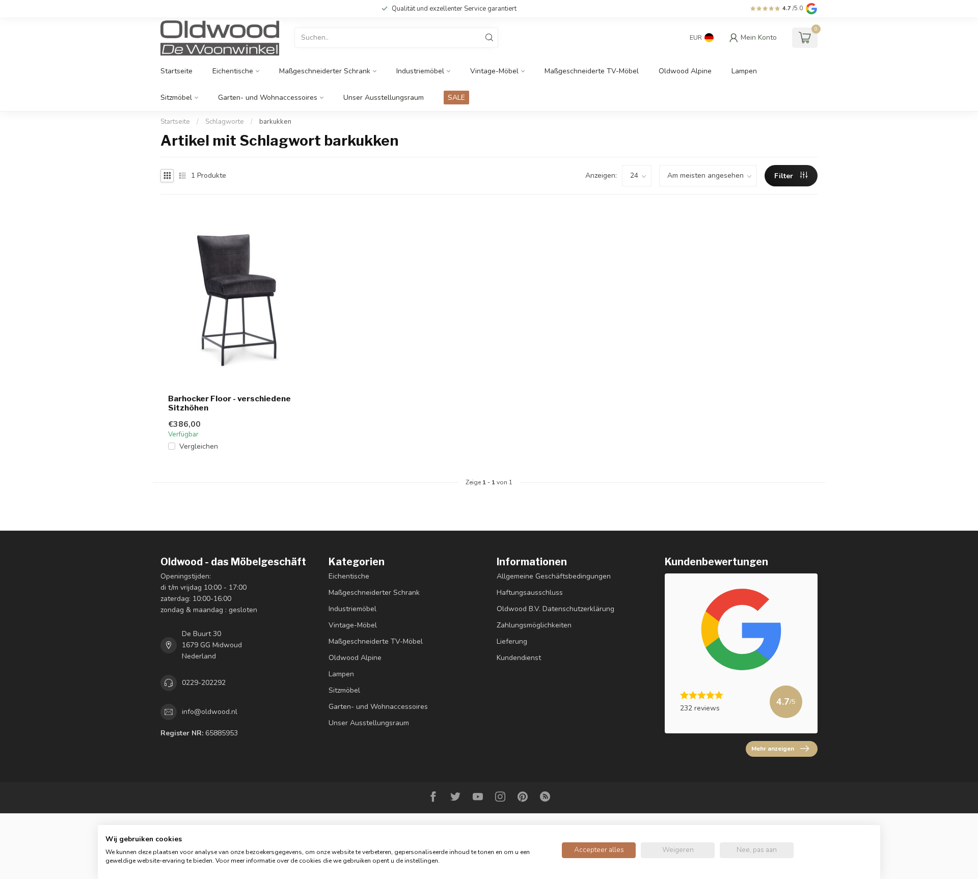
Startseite (176, 71)
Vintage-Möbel (494, 71)
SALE (456, 97)
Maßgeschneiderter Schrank (324, 71)
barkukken (275, 121)
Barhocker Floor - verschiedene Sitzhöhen (229, 403)
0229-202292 (204, 683)
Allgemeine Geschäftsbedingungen (554, 576)
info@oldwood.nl (209, 712)
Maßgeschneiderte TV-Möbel (592, 71)
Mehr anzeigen (772, 749)
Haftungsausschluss (530, 592)
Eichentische (232, 71)
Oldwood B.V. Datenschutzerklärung (555, 609)
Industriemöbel (420, 71)
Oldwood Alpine (685, 71)
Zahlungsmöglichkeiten (534, 625)
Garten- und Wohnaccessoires (267, 97)
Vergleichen (198, 446)
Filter (784, 176)
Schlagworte (224, 121)
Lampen (744, 71)
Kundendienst (519, 658)
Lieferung (512, 641)
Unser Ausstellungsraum (383, 97)
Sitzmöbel (176, 97)
